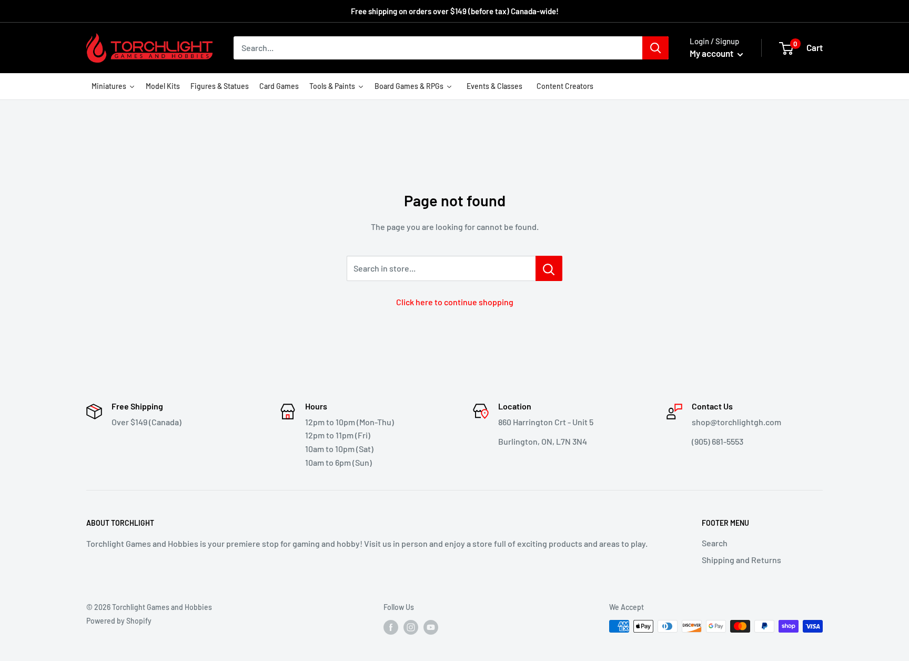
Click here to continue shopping (454, 302)
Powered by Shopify (119, 620)
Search (715, 543)
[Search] (655, 47)
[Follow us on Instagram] (410, 627)
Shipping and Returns (741, 560)
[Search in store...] (549, 268)
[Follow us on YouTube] (430, 627)
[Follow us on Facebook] (390, 627)
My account (712, 53)
